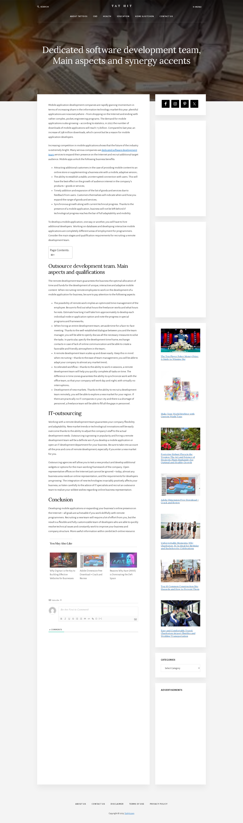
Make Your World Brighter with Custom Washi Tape (177, 415)
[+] (100, 618)
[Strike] (73, 618)
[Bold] (61, 618)
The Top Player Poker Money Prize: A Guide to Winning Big (180, 357)
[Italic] (65, 618)
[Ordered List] (77, 618)
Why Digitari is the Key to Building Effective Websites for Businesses (62, 575)
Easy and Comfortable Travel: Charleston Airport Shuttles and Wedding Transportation (178, 633)
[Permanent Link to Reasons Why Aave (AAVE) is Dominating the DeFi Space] (123, 554)
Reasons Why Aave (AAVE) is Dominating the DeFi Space (123, 575)
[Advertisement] (180, 168)
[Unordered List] (81, 618)
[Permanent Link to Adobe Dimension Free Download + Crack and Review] (93, 554)
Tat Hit (122, 6)
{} (96, 618)
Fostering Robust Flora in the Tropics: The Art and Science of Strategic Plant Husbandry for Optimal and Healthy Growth (178, 458)
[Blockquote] (85, 618)
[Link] (93, 618)
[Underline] (69, 618)
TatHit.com (129, 813)
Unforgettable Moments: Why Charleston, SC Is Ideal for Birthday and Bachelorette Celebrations (180, 545)
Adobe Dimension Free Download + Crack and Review (91, 575)
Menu (198, 7)
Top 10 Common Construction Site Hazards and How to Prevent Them (180, 587)
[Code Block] (89, 618)
